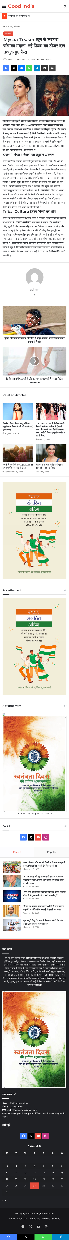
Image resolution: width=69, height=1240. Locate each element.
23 (62, 1179)
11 (16, 1172)
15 (53, 1172)
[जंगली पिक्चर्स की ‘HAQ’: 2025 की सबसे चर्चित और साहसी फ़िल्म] (18, 453)
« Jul (4, 1200)
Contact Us (34, 1218)
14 (44, 1172)
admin (10, 59)
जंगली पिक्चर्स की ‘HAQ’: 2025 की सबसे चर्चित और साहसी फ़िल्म (18, 466)
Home (8, 26)
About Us (22, 1218)
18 (16, 1179)
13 (34, 1172)
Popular (51, 852)
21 (44, 1179)
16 (62, 1172)
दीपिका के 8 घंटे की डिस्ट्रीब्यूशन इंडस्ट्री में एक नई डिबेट (49, 466)
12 (25, 1172)
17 (7, 1179)
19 (25, 1179)
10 (7, 1172)
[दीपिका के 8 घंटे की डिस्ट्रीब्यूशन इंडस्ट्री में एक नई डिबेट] (51, 453)
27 (34, 1185)
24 (7, 1185)
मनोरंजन (17, 26)
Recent (17, 852)
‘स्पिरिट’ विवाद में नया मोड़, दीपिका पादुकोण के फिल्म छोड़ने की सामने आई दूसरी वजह (18, 426)
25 (16, 1185)
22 (53, 1179)
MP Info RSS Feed (51, 1218)
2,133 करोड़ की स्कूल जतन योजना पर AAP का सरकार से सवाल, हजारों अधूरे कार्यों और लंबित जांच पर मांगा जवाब (43, 880)
